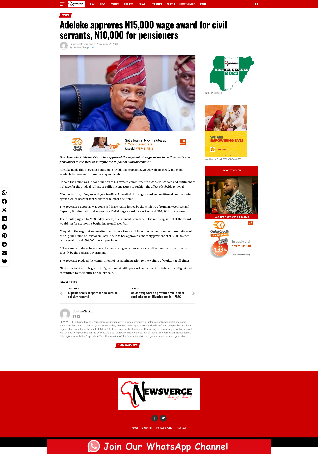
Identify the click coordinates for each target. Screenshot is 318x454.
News (102, 4)
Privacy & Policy (164, 427)
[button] (4, 261)
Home (92, 4)
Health (203, 4)
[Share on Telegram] (4, 227)
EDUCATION (157, 4)
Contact (181, 427)
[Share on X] (4, 209)
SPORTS (171, 4)
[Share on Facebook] (4, 201)
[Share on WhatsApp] (4, 192)
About (135, 427)
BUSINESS (128, 4)
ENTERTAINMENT (187, 4)
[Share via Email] (4, 252)
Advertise (147, 427)
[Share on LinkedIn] (4, 218)
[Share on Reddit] (4, 244)
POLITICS (115, 4)
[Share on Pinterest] (4, 235)
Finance (142, 4)
